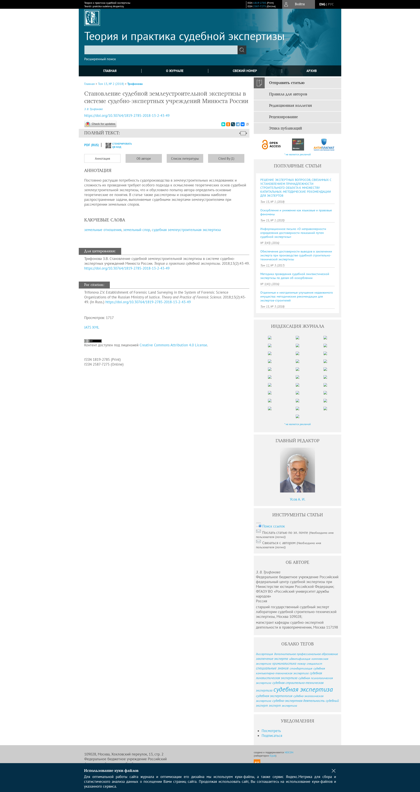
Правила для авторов (288, 94)
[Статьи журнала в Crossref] (298, 144)
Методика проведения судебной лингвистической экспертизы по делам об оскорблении (294, 276)
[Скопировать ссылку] (247, 124)
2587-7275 (259, 6)
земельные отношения (102, 229)
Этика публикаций (285, 128)
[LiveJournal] (233, 124)
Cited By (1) (226, 158)
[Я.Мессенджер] (223, 124)
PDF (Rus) (91, 145)
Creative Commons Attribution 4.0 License (173, 345)
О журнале (175, 71)
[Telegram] (238, 124)
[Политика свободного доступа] (271, 144)
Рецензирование (283, 117)
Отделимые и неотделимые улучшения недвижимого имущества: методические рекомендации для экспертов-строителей (296, 296)
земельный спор (136, 229)
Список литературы (185, 158)
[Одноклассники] (228, 124)
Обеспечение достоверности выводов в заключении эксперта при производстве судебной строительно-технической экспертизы (296, 255)
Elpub (273, 755)
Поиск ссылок (273, 526)
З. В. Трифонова (93, 109)
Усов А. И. (297, 499)
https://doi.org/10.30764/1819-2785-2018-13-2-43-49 (127, 115)
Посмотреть (271, 730)
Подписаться (272, 735)
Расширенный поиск (100, 59)
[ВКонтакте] (243, 124)
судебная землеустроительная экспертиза (186, 229)
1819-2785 (259, 2)
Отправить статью (286, 83)
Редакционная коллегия (290, 106)
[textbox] (161, 50)
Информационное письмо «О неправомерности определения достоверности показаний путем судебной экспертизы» (293, 233)
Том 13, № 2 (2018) (111, 84)
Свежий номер (245, 71)
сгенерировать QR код (119, 145)
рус (331, 4)
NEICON (289, 752)
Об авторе (143, 158)
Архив (311, 71)
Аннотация (102, 158)
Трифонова (135, 84)
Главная (110, 71)
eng (322, 4)
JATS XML (91, 327)
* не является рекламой (297, 154)
